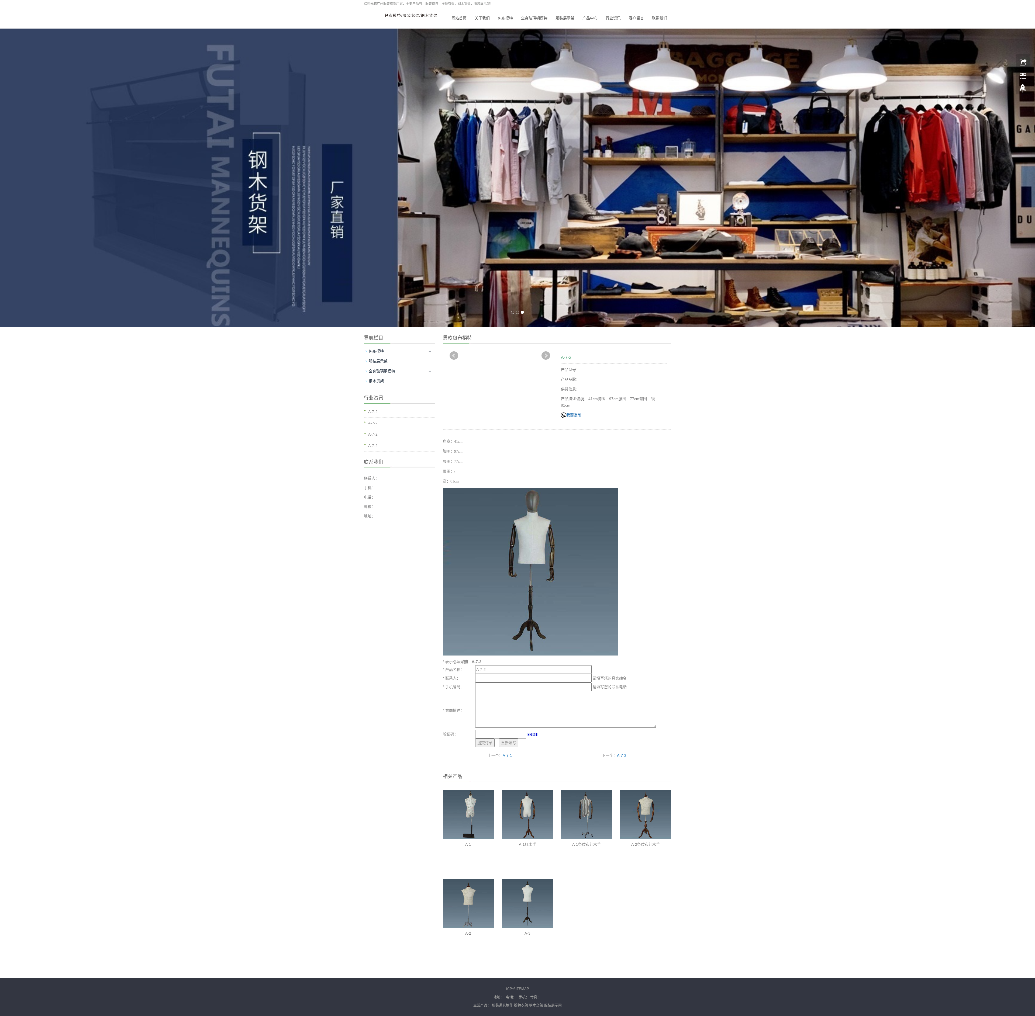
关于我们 (482, 18)
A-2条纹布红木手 (645, 844)
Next (545, 355)
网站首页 (459, 18)
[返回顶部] (1023, 89)
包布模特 (505, 18)
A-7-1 (507, 755)
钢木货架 (376, 381)
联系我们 (659, 18)
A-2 (468, 933)
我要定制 (573, 415)
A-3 (527, 933)
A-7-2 (373, 412)
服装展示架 (565, 18)
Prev (454, 355)
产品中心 (590, 18)
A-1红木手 (527, 844)
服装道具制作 (502, 1005)
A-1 (468, 844)
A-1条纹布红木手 (586, 844)
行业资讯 (613, 18)
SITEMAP (521, 989)
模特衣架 (521, 1005)
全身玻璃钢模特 (534, 18)
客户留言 (636, 18)
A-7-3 (621, 755)
